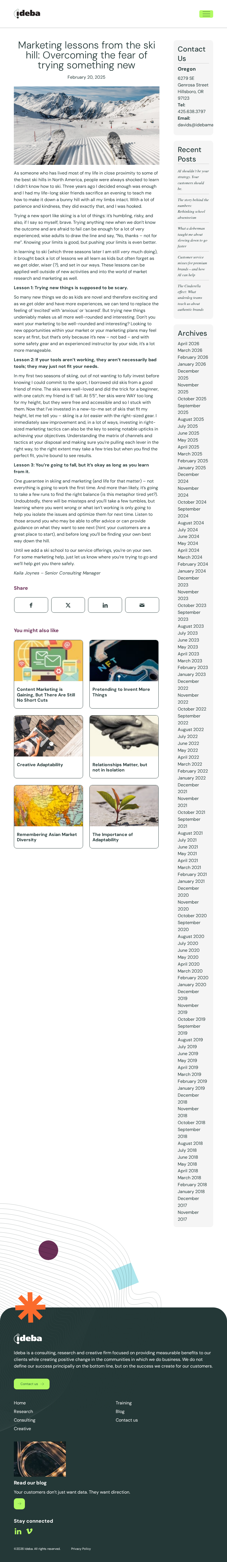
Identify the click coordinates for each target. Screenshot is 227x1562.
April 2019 (188, 1067)
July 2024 (188, 530)
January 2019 (191, 1088)
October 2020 (192, 916)
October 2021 (191, 812)
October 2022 (192, 709)
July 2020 (188, 943)
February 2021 (192, 874)
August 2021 (190, 833)
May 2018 (187, 1164)
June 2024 (188, 536)
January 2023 (192, 674)
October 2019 (191, 1019)
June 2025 (188, 433)
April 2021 (188, 860)
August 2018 (190, 1143)
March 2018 (189, 1178)
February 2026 (193, 357)
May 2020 (188, 957)
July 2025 (188, 426)
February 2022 (193, 771)
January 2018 (191, 1191)
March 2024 (190, 557)
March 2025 (190, 454)
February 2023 (193, 667)
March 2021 (189, 867)
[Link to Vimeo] (29, 1531)
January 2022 (192, 778)
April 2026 (188, 344)
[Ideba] (27, 14)
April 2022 (188, 757)
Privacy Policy (80, 1549)
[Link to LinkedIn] (18, 1531)
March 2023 (190, 661)
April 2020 (189, 964)
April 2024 (188, 550)
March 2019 (189, 1074)
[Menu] (206, 14)
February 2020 (193, 978)
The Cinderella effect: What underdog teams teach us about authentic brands (190, 297)
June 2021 (188, 847)
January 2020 (192, 985)
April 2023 (188, 654)
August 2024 (191, 523)
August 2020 (191, 936)
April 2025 (188, 447)
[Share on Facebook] (31, 605)
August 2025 (191, 419)
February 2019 (192, 1081)
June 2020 (189, 950)
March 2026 (190, 350)
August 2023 (191, 626)
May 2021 (187, 853)
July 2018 (187, 1150)
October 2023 (192, 605)
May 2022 (188, 750)
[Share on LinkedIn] (105, 605)
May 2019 (187, 1060)
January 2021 (191, 881)
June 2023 (188, 640)
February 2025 (193, 461)
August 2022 (191, 729)
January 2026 (192, 364)
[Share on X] (68, 605)
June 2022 (188, 743)
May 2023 (188, 647)
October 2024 (192, 502)
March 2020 (190, 971)
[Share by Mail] (142, 605)
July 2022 (188, 736)
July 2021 (187, 840)
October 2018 (191, 1122)
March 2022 (190, 764)
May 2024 (188, 543)
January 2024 (192, 571)
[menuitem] (206, 14)
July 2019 (187, 1047)
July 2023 (188, 633)
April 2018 (188, 1171)
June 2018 (188, 1157)
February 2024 (193, 564)
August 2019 (190, 1040)
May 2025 (188, 440)
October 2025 (192, 399)
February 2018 (192, 1184)
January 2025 (192, 468)
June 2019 (188, 1053)
